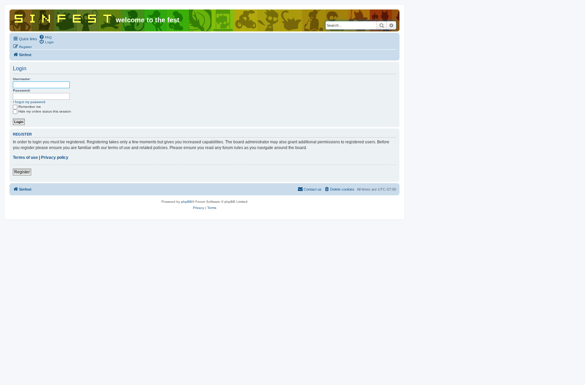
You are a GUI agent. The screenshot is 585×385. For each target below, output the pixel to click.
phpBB (186, 201)
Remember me (29, 107)
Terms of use (25, 157)
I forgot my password (29, 102)
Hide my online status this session (44, 111)
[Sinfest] (63, 17)
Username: (22, 79)
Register (22, 172)
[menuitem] (45, 36)
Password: (21, 90)
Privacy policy (54, 157)
